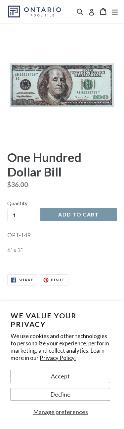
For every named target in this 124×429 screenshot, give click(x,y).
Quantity (17, 203)
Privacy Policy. (58, 357)
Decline (60, 394)
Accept (60, 376)
